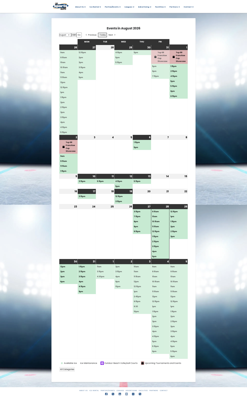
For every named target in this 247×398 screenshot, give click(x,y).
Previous (92, 34)
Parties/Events (108, 390)
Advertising (131, 390)
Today (103, 34)
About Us (83, 390)
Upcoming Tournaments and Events (163, 363)
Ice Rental (94, 390)
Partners (153, 390)
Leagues (120, 390)
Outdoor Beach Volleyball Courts (121, 363)
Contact (164, 390)
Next (110, 34)
